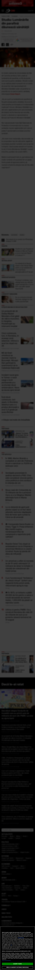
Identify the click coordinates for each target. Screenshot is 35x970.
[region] (17, 948)
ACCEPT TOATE (17, 963)
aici (11, 944)
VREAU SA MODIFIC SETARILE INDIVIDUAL (17, 967)
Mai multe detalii (21, 937)
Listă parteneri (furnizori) (6, 960)
